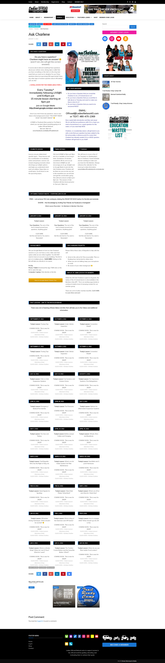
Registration (55, 2)
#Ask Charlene (33, 567)
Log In (30, 644)
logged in (40, 621)
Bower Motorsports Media (129, 661)
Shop (63, 2)
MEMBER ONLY (79, 2)
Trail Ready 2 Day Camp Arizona (121, 103)
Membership (45, 2)
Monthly (72, 24)
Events (59, 17)
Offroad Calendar (82, 24)
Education (70, 17)
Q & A (91, 24)
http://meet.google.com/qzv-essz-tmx (45, 108)
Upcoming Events (35, 26)
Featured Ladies (84, 17)
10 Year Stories (116, 82)
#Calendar (42, 567)
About (36, 2)
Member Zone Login (106, 17)
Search (104, 24)
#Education (50, 567)
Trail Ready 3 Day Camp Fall (39, 580)
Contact (69, 2)
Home (30, 2)
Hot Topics (47, 24)
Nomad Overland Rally (61, 603)
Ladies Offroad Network (60, 24)
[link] (45, 131)
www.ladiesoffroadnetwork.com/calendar (91, 169)
